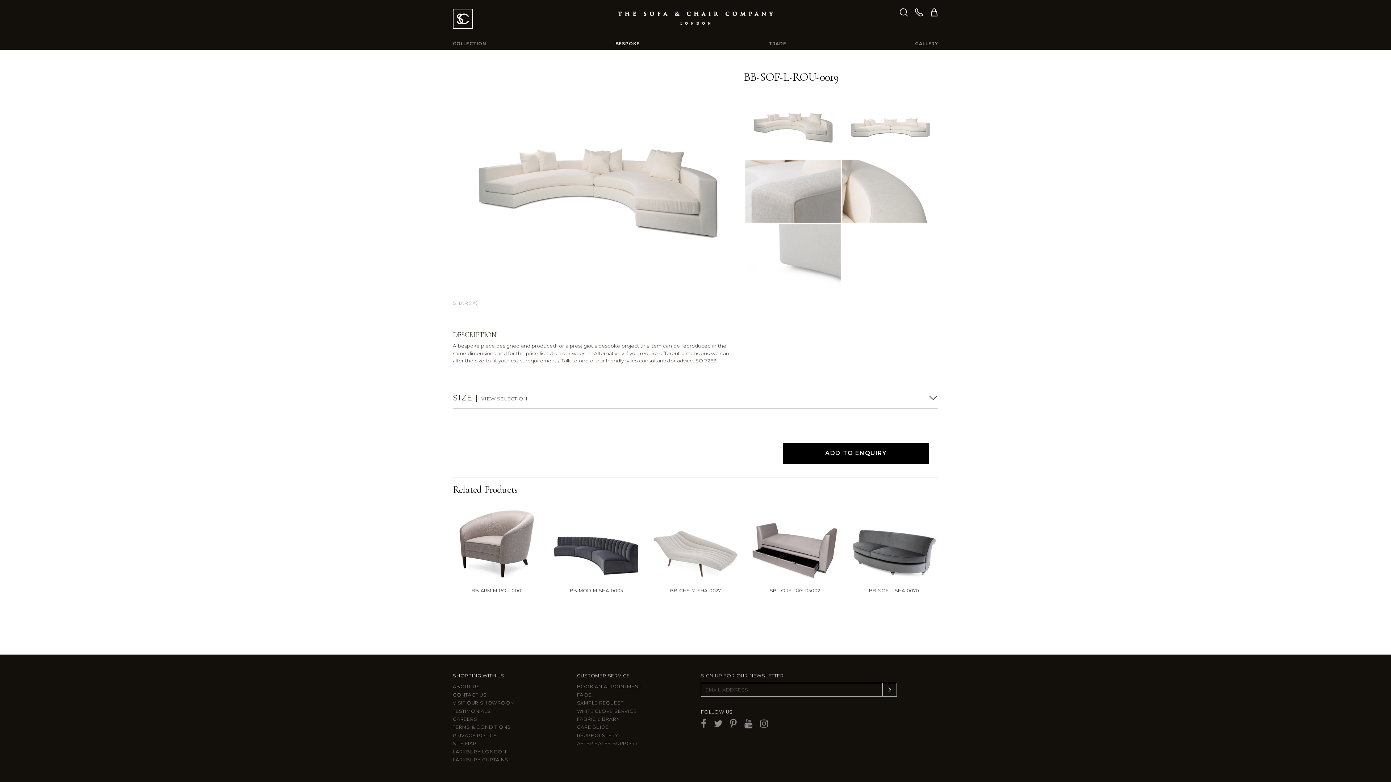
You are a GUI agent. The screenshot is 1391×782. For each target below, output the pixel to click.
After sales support (607, 743)
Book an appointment (609, 686)
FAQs (584, 695)
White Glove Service (607, 711)
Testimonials (472, 711)
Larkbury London (479, 751)
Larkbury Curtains (481, 759)
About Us (466, 686)
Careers (465, 719)
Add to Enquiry (855, 453)
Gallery (926, 43)
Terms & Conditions (482, 727)
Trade (777, 43)
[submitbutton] (889, 690)
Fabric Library (598, 719)
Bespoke (627, 43)
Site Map (464, 743)
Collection (469, 43)
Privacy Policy (475, 735)
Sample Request (600, 703)
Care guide (593, 727)
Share (463, 303)
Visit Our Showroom (483, 703)
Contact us (470, 695)
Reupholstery (598, 735)
